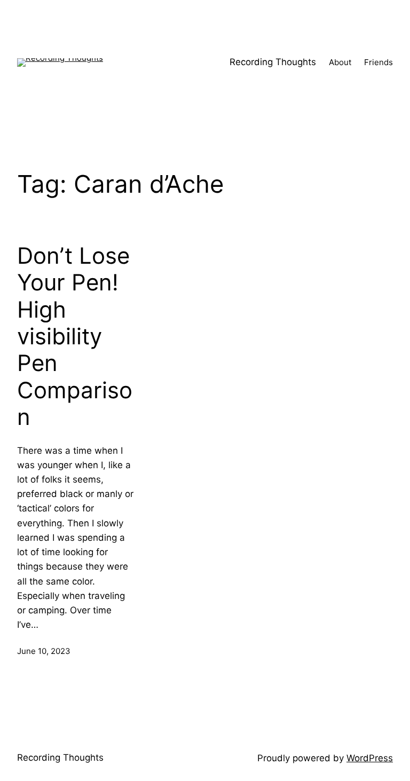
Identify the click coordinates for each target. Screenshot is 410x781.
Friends (378, 62)
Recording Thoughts (273, 62)
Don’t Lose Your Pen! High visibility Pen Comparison (74, 336)
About (340, 62)
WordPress (369, 758)
